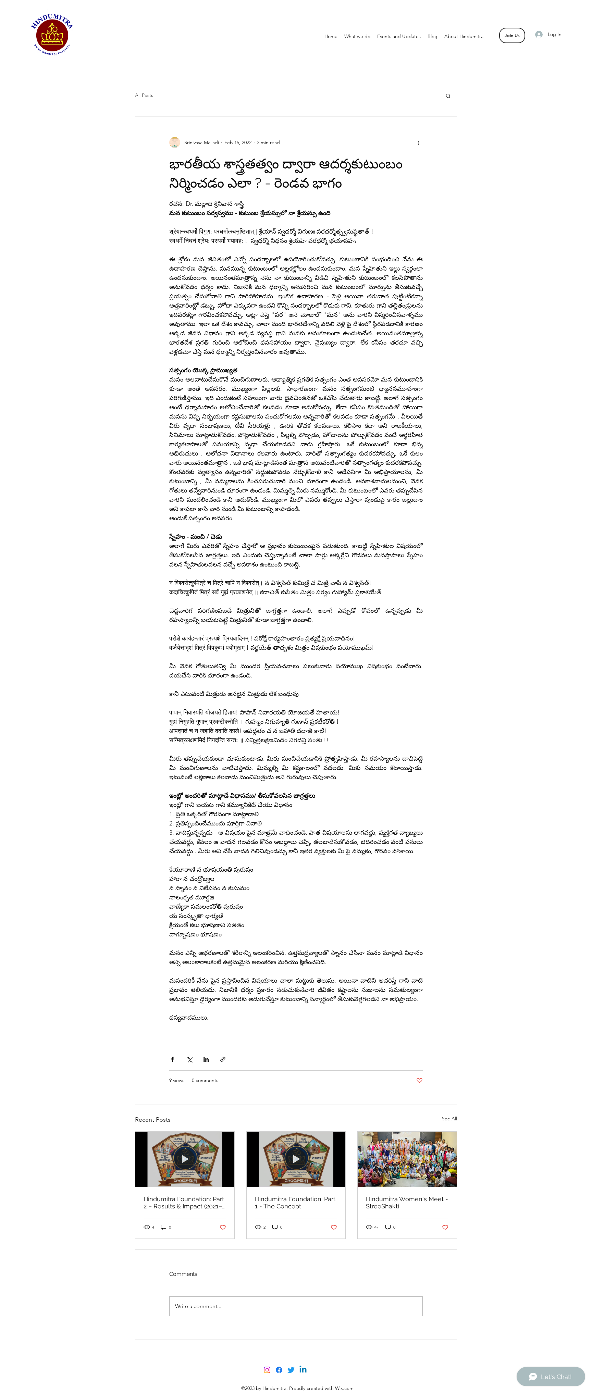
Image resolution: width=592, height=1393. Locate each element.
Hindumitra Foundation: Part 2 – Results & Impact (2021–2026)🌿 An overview (184, 1202)
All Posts (144, 95)
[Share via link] (223, 1059)
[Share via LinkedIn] (206, 1059)
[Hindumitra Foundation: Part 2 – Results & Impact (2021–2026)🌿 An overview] (184, 1159)
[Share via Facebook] (172, 1059)
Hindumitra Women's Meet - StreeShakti (407, 1202)
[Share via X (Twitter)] (189, 1059)
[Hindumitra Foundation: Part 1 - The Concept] (296, 1159)
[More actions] (419, 142)
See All (449, 1119)
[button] (448, 95)
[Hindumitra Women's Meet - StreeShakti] (407, 1159)
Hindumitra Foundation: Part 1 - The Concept (295, 1202)
